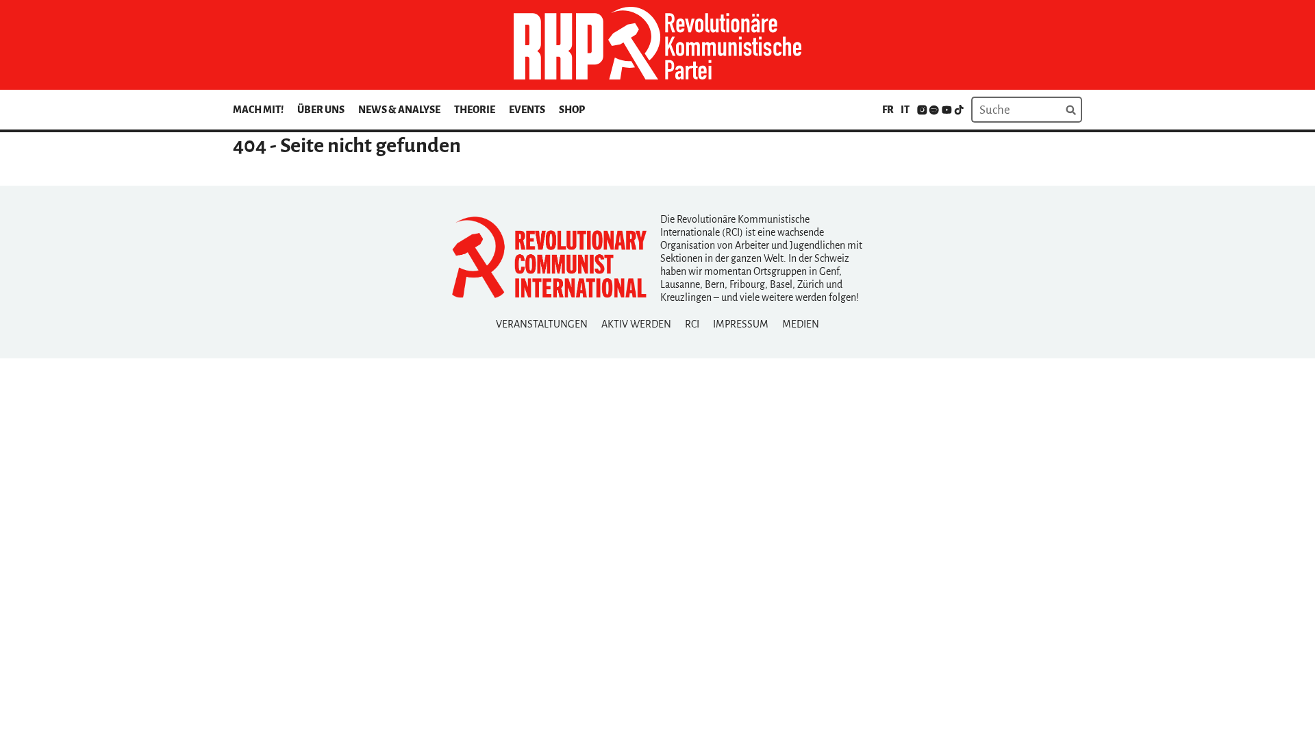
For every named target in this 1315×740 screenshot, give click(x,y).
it (905, 109)
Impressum (740, 324)
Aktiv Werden (636, 324)
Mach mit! (258, 109)
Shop (572, 109)
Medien (800, 324)
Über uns (321, 109)
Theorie (474, 109)
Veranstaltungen (542, 324)
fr (888, 109)
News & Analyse (399, 109)
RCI (692, 324)
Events (527, 109)
